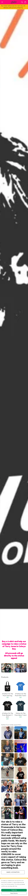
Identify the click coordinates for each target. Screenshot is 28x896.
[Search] (22, 2)
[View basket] (25, 2)
